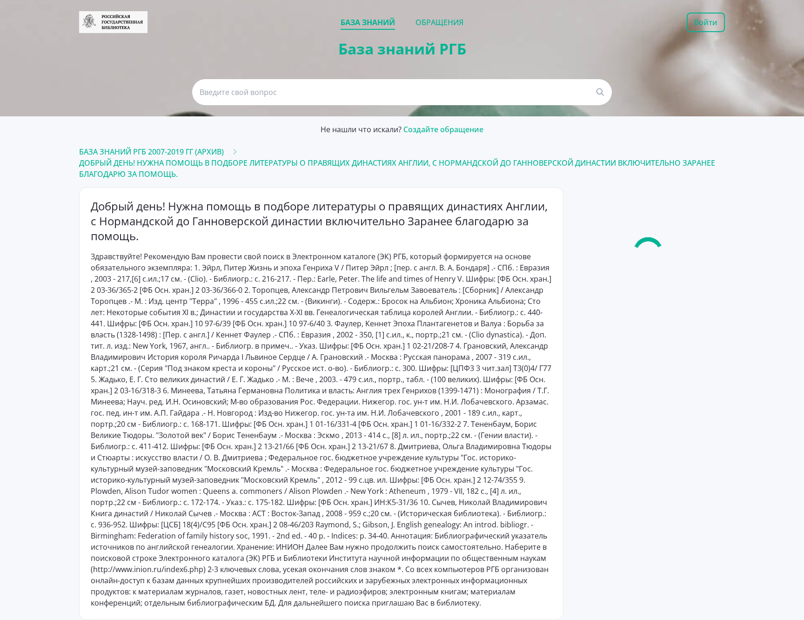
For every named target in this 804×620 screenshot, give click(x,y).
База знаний (368, 22)
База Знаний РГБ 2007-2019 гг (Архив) (151, 152)
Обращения (439, 22)
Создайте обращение (443, 129)
